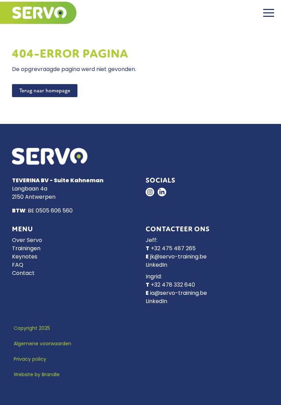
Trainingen (26, 248)
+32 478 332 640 (173, 285)
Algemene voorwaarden (42, 344)
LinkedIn (156, 265)
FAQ (17, 265)
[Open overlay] (268, 13)
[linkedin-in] (162, 192)
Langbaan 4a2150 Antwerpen (34, 193)
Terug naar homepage (44, 90)
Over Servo (27, 240)
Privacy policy (30, 359)
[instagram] (150, 192)
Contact (23, 273)
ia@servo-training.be (178, 293)
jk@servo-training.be (178, 257)
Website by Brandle (37, 375)
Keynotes (24, 257)
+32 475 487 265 (173, 248)
